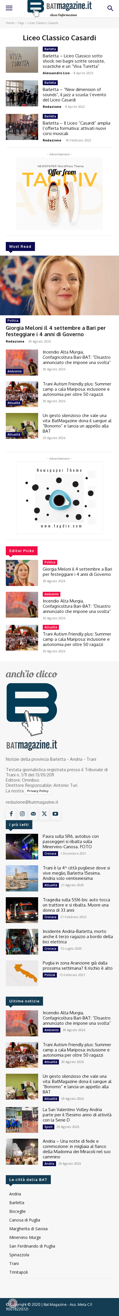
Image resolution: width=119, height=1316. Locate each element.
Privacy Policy (38, 791)
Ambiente (15, 371)
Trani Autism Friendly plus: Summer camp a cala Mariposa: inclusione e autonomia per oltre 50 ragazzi (77, 389)
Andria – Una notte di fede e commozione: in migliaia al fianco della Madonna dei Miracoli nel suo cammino (77, 1149)
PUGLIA (49, 975)
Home (10, 23)
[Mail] (33, 814)
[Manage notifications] (12, 1303)
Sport (48, 1127)
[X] (44, 814)
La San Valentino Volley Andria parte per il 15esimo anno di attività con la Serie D (77, 1115)
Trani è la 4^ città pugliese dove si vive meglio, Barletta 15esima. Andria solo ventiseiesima (76, 873)
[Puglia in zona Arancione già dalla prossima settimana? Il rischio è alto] (22, 973)
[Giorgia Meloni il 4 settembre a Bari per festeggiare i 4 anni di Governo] (59, 285)
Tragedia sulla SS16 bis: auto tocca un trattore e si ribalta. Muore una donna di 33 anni (76, 905)
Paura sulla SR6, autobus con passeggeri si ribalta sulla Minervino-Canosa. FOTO (71, 841)
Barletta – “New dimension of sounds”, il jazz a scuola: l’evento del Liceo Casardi (74, 95)
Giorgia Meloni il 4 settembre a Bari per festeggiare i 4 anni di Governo (56, 331)
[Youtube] (55, 814)
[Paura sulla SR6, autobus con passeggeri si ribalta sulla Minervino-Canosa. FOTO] (22, 847)
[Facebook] (11, 814)
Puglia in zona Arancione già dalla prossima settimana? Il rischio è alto (78, 965)
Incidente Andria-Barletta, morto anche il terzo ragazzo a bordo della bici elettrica (78, 936)
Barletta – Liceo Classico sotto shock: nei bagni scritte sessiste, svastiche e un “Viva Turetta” (74, 61)
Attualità (14, 403)
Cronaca (50, 853)
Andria (49, 1164)
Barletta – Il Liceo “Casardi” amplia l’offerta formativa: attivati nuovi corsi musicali (76, 128)
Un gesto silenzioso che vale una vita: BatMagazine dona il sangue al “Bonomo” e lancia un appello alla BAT (77, 423)
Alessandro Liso (56, 73)
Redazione (15, 341)
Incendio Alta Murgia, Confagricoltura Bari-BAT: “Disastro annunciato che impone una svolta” (77, 357)
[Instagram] (22, 814)
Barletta (50, 49)
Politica (13, 320)
